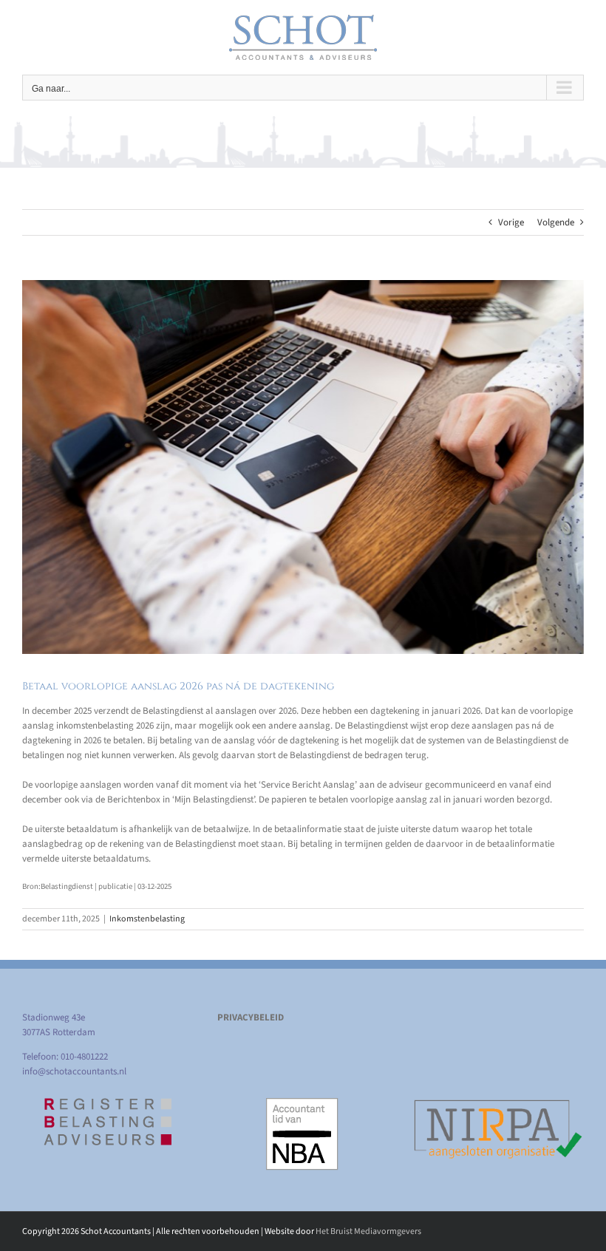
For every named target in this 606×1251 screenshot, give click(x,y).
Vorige (511, 222)
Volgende (555, 222)
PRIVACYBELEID (250, 1017)
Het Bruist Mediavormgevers (368, 1231)
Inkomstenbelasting (147, 919)
